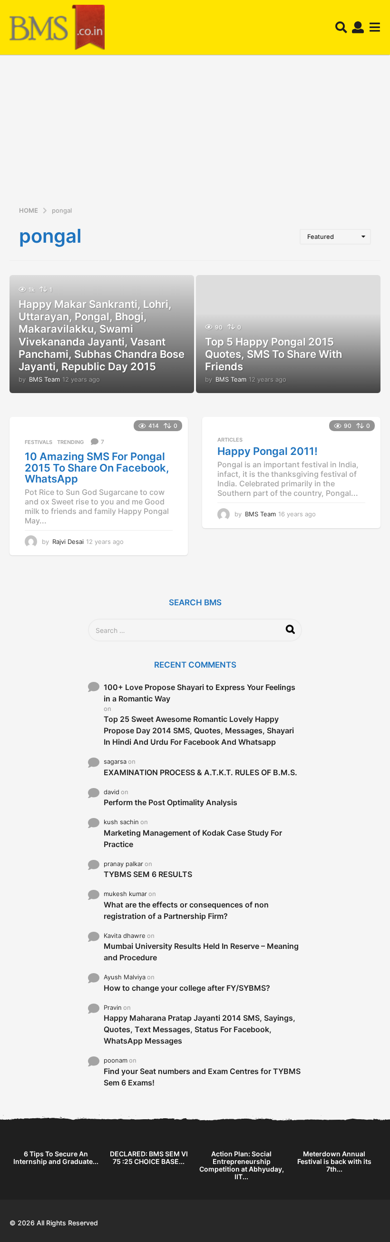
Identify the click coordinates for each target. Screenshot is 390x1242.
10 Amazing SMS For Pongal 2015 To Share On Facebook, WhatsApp (97, 467)
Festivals (38, 442)
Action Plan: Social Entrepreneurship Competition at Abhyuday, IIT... (241, 1165)
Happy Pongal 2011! (267, 451)
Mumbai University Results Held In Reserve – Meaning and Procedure (201, 951)
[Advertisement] (195, 133)
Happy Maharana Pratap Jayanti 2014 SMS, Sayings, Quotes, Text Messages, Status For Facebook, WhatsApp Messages (199, 1029)
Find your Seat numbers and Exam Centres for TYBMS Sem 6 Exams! (202, 1076)
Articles (230, 440)
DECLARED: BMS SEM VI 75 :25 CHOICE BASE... (149, 1157)
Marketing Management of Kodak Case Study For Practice (193, 838)
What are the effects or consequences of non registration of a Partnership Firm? (186, 910)
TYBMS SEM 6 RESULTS (148, 874)
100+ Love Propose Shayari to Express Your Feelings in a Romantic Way (199, 692)
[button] (341, 27)
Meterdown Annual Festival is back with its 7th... (334, 1161)
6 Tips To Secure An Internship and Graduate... (55, 1157)
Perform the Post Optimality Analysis (170, 802)
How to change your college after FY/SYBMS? (187, 988)
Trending (70, 442)
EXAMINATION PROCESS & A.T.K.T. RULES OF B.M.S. (200, 772)
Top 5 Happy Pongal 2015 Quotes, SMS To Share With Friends (273, 354)
